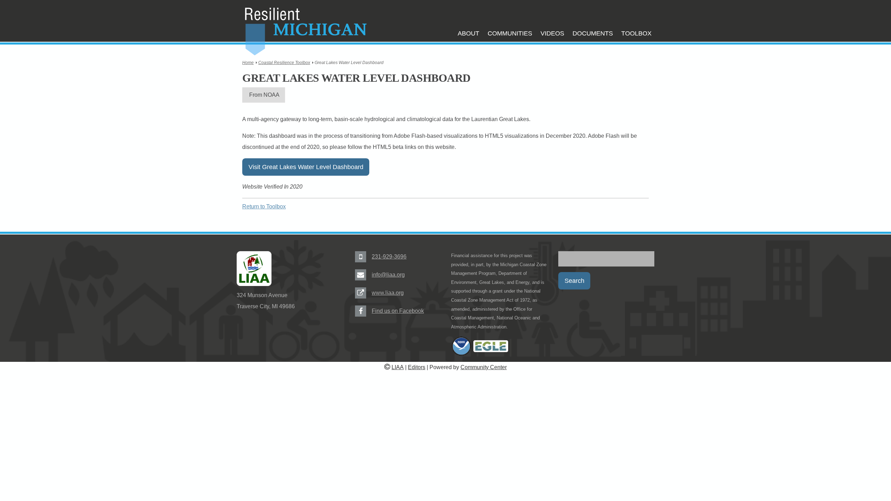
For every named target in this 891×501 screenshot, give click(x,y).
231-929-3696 (389, 257)
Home (248, 62)
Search (574, 280)
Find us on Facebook (398, 311)
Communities (510, 33)
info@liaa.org (388, 275)
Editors (416, 367)
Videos (552, 33)
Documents (593, 33)
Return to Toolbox (264, 206)
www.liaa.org (388, 293)
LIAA (398, 367)
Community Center (483, 367)
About (468, 33)
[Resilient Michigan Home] (305, 32)
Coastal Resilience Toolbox (284, 62)
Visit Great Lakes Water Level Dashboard (306, 167)
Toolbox (636, 33)
